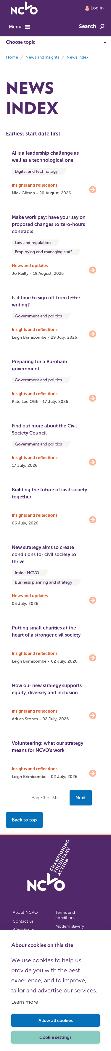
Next (80, 797)
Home (12, 57)
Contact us (23, 921)
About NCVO (25, 912)
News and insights (42, 57)
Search (87, 26)
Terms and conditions (65, 915)
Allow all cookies (55, 1020)
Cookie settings (55, 1037)
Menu (15, 27)
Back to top (24, 820)
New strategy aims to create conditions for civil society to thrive (44, 554)
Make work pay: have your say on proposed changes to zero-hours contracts (49, 224)
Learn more (24, 1002)
